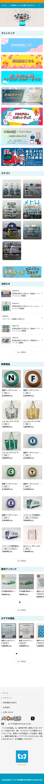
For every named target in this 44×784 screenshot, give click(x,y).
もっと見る (21, 352)
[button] (39, 5)
